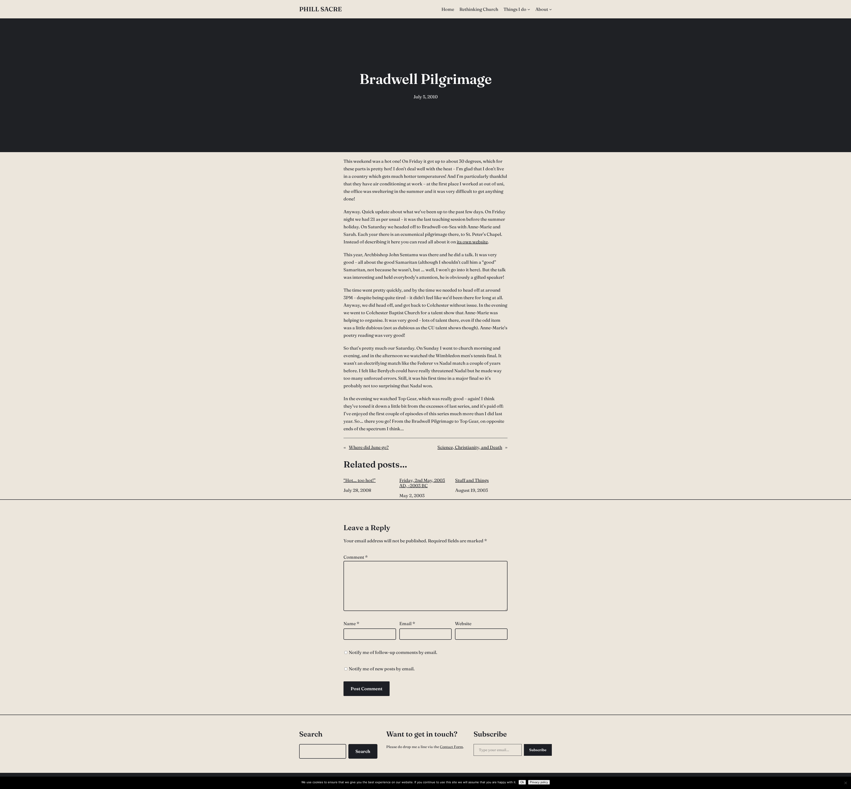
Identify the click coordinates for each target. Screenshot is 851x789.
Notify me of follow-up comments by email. (393, 652)
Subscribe (538, 750)
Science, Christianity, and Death (469, 447)
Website (463, 623)
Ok (522, 782)
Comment (356, 557)
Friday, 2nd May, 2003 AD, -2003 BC (422, 483)
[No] (845, 783)
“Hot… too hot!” (360, 480)
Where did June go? (369, 447)
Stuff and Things (472, 480)
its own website (472, 241)
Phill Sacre (320, 9)
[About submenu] (550, 9)
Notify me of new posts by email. (382, 668)
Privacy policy (539, 782)
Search (362, 751)
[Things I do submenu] (528, 9)
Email (407, 623)
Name (351, 623)
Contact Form (451, 746)
